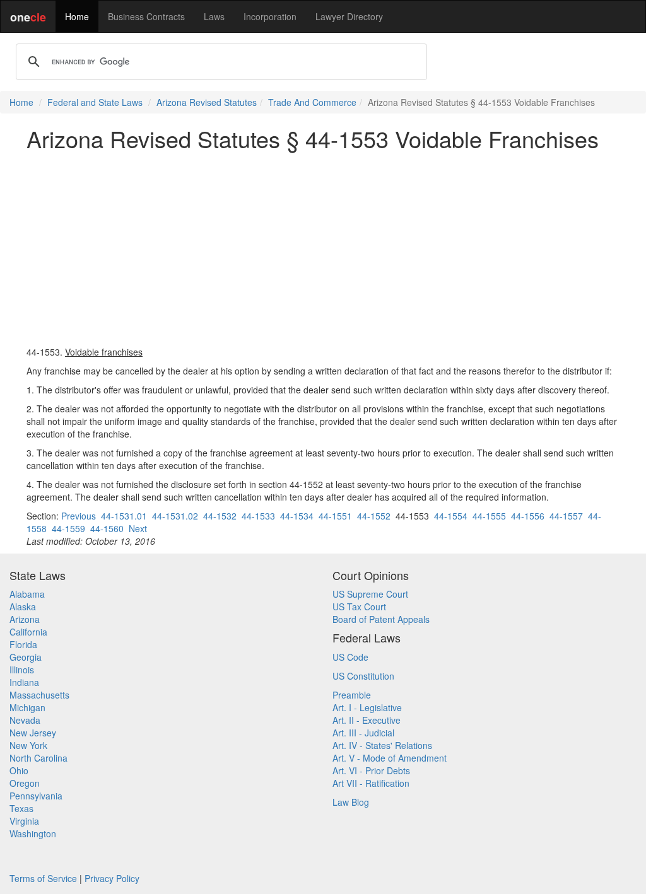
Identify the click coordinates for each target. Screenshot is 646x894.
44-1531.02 (175, 515)
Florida (23, 644)
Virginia (24, 821)
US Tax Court (359, 606)
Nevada (24, 720)
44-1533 (258, 515)
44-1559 (68, 528)
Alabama (27, 594)
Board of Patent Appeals (381, 619)
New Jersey (32, 732)
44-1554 (450, 515)
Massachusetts (39, 694)
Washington (32, 833)
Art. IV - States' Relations (382, 745)
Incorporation (270, 16)
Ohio (18, 770)
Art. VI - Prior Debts (371, 770)
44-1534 (297, 515)
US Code (350, 657)
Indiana (24, 682)
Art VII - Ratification (370, 783)
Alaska (22, 606)
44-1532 (220, 515)
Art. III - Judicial (363, 732)
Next (138, 528)
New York (28, 745)
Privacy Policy (112, 878)
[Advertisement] (323, 248)
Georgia (25, 657)
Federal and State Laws (95, 102)
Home (77, 16)
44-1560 (107, 528)
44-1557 (566, 515)
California (28, 631)
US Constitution (363, 676)
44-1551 (335, 515)
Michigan (27, 707)
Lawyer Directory (349, 16)
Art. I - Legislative (367, 707)
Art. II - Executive (366, 720)
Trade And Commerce (312, 102)
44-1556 (527, 515)
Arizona (24, 619)
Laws (214, 16)
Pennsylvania (35, 795)
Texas (21, 808)
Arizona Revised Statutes (206, 102)
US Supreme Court (370, 594)
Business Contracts (146, 16)
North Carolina (38, 758)
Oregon (24, 783)
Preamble (351, 694)
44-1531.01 (124, 515)
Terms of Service (43, 878)
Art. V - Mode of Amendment (389, 758)
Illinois (21, 669)
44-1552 (374, 515)
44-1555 (489, 515)
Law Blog (350, 802)
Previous (78, 515)
